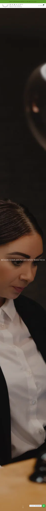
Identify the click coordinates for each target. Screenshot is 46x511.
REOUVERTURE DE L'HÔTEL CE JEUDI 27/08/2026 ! (23, 1)
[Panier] (43, 5)
